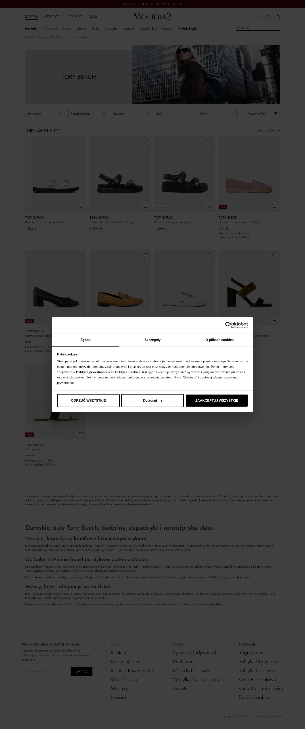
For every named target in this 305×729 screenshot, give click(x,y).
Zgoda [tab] (86, 340)
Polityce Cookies (127, 372)
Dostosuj (150, 400)
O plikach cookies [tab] (219, 340)
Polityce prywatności (91, 372)
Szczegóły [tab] (152, 340)
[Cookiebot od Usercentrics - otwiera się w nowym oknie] (228, 325)
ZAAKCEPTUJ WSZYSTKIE (216, 400)
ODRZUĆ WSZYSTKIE (88, 400)
